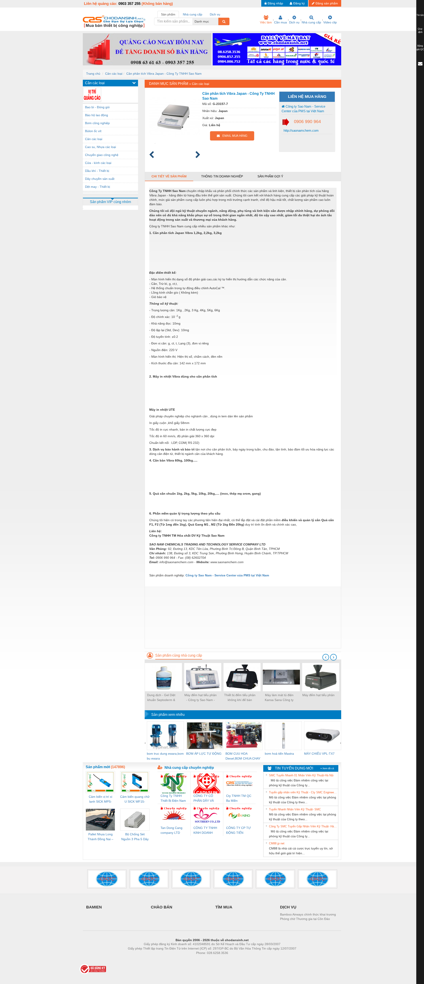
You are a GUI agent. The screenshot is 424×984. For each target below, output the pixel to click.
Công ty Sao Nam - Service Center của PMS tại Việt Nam (303, 108)
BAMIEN (94, 907)
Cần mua (280, 22)
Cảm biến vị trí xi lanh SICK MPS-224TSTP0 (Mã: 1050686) (100, 799)
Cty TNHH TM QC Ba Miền (238, 798)
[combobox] (217, 21)
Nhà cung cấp (311, 22)
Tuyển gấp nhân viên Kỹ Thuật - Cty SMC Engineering (303, 792)
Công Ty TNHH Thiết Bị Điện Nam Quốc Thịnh (173, 798)
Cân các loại (113, 73)
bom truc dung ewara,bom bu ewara (165, 756)
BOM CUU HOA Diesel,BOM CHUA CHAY (242, 756)
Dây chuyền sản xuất (99, 178)
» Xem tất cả (327, 768)
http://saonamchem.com (301, 130)
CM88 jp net (276, 843)
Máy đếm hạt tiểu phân (318, 695)
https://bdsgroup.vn (206, 959)
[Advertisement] (243, 617)
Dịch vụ (294, 22)
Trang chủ (93, 73)
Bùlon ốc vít (93, 131)
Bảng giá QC (420, 47)
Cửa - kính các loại (98, 163)
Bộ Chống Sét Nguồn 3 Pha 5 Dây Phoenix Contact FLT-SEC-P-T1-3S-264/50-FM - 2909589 (135, 837)
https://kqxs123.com (234, 959)
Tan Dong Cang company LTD (171, 830)
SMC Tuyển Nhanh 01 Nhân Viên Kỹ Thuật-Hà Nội (301, 775)
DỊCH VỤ (288, 907)
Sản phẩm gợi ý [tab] (270, 176)
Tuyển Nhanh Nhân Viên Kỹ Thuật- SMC (295, 809)
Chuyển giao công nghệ (101, 155)
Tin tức (420, 15)
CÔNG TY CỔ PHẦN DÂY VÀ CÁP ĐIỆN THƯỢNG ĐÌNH (204, 798)
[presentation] (325, 657)
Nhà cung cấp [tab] (192, 14)
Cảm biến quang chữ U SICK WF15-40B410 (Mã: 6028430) (135, 799)
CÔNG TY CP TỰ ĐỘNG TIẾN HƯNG (238, 830)
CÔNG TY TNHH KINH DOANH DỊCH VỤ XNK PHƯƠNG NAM (205, 830)
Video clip (330, 22)
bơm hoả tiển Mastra (279, 753)
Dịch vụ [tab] (215, 14)
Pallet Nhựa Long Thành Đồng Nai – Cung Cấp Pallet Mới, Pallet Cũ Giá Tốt (100, 837)
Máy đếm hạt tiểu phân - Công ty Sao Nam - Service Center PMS (200, 697)
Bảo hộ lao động (96, 115)
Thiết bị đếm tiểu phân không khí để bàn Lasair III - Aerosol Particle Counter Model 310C (240, 697)
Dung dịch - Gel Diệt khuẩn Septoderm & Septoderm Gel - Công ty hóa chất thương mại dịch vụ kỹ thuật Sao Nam (161, 697)
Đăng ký (299, 3)
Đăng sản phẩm (327, 3)
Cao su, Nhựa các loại (100, 147)
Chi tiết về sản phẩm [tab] (169, 176)
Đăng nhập (275, 3)
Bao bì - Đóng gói (97, 107)
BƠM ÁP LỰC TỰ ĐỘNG (203, 753)
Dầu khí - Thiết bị (97, 171)
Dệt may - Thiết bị (97, 186)
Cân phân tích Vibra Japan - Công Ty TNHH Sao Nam (164, 73)
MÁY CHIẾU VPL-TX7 (319, 753)
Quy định (420, 30)
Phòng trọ (183, 959)
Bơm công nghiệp (97, 123)
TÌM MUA (223, 907)
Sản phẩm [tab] (168, 14)
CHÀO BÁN (161, 907)
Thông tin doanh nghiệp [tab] (222, 176)
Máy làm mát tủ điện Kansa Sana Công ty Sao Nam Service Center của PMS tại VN (279, 697)
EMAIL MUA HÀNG (233, 135)
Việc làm (266, 22)
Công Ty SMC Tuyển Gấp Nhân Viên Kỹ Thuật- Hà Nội (303, 826)
